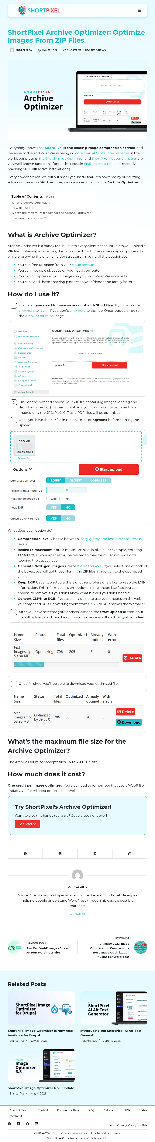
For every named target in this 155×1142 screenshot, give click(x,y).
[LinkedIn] (95, 854)
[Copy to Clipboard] (129, 854)
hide (49, 196)
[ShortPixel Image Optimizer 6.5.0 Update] (41, 1065)
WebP (82, 566)
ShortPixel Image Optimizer (61, 158)
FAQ (92, 1110)
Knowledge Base (68, 1110)
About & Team (19, 1110)
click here (27, 310)
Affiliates (109, 1110)
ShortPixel (53, 148)
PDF (127, 1110)
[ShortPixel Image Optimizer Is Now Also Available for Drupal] (41, 1008)
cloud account (84, 265)
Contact (43, 1110)
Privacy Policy (126, 1125)
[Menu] (139, 10)
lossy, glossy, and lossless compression (111, 539)
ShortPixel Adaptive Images (114, 158)
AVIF (98, 566)
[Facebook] (25, 854)
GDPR (143, 1125)
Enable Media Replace (102, 164)
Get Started (27, 824)
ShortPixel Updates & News (86, 50)
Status (143, 1110)
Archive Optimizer (40, 316)
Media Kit (16, 1116)
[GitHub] (27, 1123)
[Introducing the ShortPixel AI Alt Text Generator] (113, 1008)
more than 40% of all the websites (101, 153)
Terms (109, 1125)
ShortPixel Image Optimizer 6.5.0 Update (41, 1088)
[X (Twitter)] (60, 854)
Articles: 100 (77, 914)
